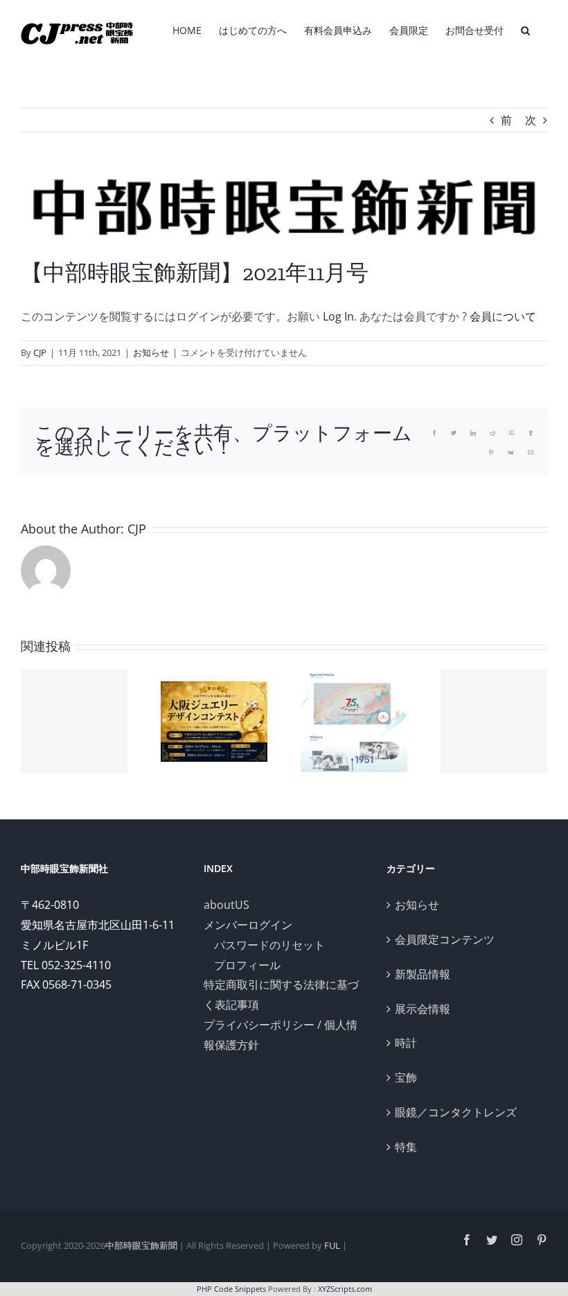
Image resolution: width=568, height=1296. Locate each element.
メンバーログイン (248, 924)
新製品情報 (422, 974)
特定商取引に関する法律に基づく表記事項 (281, 994)
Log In (338, 316)
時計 (406, 1042)
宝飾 (406, 1077)
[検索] (525, 29)
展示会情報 (422, 1008)
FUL (332, 1245)
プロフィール (247, 965)
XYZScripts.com (345, 1289)
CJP (39, 352)
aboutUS (226, 904)
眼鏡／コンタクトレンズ (456, 1112)
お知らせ (151, 352)
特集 (406, 1146)
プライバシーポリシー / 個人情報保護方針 (280, 1034)
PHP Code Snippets (231, 1289)
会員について (503, 316)
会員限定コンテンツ (445, 939)
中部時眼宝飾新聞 (141, 1245)
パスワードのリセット (269, 945)
